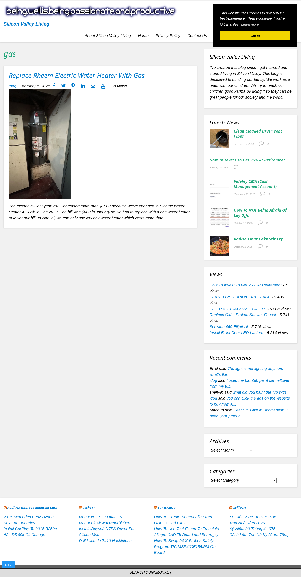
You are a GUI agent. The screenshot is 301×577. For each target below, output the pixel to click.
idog (12, 86)
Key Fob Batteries (19, 523)
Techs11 (89, 507)
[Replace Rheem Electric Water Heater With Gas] (40, 144)
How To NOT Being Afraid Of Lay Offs (260, 212)
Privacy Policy (168, 35)
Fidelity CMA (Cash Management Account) (255, 184)
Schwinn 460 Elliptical (229, 326)
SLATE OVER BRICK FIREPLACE (240, 297)
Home (143, 35)
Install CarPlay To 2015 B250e (30, 529)
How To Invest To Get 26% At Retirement (247, 159)
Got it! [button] (255, 35)
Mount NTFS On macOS (100, 517)
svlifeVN (239, 507)
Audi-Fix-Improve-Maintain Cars (32, 507)
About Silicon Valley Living (108, 35)
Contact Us (197, 35)
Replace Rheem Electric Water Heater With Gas (77, 75)
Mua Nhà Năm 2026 (247, 523)
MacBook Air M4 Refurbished (104, 523)
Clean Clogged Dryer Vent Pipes (258, 133)
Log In (8, 565)
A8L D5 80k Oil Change (24, 535)
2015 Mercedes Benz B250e (29, 517)
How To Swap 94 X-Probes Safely (184, 540)
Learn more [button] (250, 24)
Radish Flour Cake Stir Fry (258, 238)
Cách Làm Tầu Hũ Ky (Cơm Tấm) (259, 535)
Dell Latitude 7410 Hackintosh (105, 540)
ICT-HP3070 (166, 507)
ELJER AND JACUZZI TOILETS (238, 309)
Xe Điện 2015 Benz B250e (252, 517)
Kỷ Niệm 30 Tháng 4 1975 (252, 529)
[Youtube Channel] (103, 86)
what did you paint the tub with (259, 392)
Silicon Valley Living (26, 24)
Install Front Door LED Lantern (236, 332)
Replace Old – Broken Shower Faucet (243, 315)
